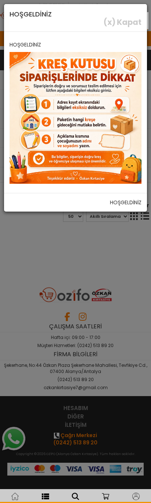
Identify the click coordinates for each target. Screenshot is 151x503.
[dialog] (75, 251)
